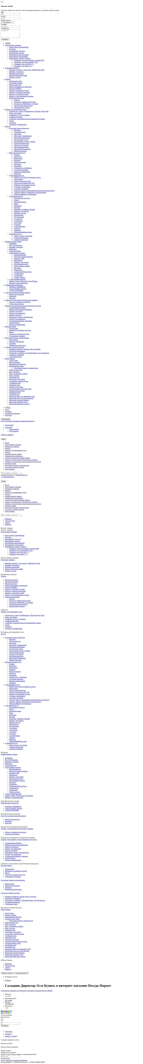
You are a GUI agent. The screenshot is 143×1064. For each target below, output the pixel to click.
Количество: (5, 1017)
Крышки (12, 670)
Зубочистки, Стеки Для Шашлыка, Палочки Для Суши (28, 111)
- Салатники (17, 219)
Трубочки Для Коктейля (17, 124)
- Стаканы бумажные (20, 238)
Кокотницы (13, 668)
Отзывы (8, 1034)
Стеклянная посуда (16, 196)
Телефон (4, 24)
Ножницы (12, 249)
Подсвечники (14, 726)
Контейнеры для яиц (16, 53)
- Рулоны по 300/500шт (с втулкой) (25, 104)
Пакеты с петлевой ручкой (18, 94)
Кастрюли (12, 666)
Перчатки (12, 296)
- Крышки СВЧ (18, 258)
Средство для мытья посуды (19, 334)
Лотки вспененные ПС (17, 690)
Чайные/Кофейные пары (18, 741)
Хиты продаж (10, 521)
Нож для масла (14, 372)
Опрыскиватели (15, 251)
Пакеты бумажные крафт (18, 75)
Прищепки (13, 784)
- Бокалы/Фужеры (19, 202)
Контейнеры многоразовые (19, 55)
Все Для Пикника (15, 245)
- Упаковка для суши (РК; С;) (23, 64)
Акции (7, 523)
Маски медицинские (16, 294)
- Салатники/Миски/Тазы (22, 272)
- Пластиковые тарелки (21, 266)
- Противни (17, 166)
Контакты (8, 415)
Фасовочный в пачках (17, 606)
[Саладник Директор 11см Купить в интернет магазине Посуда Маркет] (27, 991)
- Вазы (15, 204)
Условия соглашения (12, 413)
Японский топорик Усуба (18, 402)
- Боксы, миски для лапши (22, 236)
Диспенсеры (13, 328)
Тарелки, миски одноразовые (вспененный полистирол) (29, 700)
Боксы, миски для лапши (18, 745)
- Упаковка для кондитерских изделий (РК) (28, 60)
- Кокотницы (18, 158)
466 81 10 (20, 475)
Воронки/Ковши (15, 769)
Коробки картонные (16, 73)
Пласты (12, 599)
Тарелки (12, 737)
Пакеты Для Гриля (15, 311)
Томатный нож (14, 385)
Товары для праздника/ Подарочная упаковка (21, 300)
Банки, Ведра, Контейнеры (18, 47)
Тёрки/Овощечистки (16, 653)
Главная (8, 980)
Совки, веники (14, 792)
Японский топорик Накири (19, 400)
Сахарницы (13, 730)
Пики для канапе (15, 113)
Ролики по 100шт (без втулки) (20, 601)
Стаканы (12, 734)
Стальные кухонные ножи (18, 381)
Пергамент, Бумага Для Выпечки (21, 317)
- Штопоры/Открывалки (22, 149)
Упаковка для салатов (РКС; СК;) (21, 550)
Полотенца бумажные (17, 351)
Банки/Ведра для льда (17, 707)
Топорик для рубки (16, 387)
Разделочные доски (16, 649)
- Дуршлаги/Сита (19, 132)
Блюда (11, 709)
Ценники (12, 343)
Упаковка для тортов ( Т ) (18, 554)
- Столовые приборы (20, 170)
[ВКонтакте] (2, 1011)
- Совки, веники (19, 277)
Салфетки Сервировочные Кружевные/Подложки (27, 119)
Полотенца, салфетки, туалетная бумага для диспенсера (29, 353)
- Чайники (17, 174)
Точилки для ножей (16, 654)
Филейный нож (14, 392)
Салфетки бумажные (16, 355)
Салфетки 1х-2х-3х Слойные (19, 115)
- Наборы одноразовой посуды (24, 185)
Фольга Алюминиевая (17, 325)
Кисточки (12, 643)
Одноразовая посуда (16, 175)
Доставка (8, 411)
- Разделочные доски (20, 140)
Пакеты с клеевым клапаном (19, 92)
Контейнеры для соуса (17, 51)
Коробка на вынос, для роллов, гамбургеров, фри (26, 70)
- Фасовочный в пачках (21, 107)
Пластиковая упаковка (13, 45)
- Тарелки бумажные (20, 240)
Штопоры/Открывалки (17, 658)
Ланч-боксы (13, 688)
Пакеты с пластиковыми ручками (21, 96)
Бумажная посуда (15, 234)
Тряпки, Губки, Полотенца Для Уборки (23, 281)
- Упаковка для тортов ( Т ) (22, 66)
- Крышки (17, 160)
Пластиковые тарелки (17, 780)
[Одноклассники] (4, 1011)
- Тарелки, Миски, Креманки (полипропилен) (29, 192)
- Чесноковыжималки (21, 147)
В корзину (5, 1026)
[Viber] (6, 1011)
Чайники (12, 683)
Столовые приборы (16, 679)
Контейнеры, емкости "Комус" (20, 58)
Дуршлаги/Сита (15, 641)
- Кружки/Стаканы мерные (23, 257)
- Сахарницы (18, 221)
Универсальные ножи (17, 391)
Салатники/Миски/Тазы (17, 786)
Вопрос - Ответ (11, 1036)
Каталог (7, 530)
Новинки (8, 519)
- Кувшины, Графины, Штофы (24, 209)
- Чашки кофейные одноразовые (24, 194)
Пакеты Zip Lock (15, 85)
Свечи (11, 121)
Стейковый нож (15, 383)
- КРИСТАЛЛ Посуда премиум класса (27, 177)
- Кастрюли (17, 157)
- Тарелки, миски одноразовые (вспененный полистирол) (34, 190)
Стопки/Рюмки (14, 736)
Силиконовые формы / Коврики (20, 321)
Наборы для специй (16, 720)
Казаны (12, 664)
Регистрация (13, 431)
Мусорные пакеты (15, 83)
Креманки (12, 715)
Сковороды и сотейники (18, 677)
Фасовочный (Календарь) (18, 604)
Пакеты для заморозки (17, 313)
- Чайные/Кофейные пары (22, 232)
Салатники (13, 728)
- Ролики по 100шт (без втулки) (24, 102)
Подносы (12, 673)
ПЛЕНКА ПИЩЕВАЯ (17, 287)
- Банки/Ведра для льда (21, 198)
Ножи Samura (10, 358)
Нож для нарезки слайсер (18, 374)
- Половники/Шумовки (21, 138)
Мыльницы (13, 775)
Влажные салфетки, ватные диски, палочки (24, 349)
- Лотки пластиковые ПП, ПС (24, 183)
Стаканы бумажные (16, 747)
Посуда (7, 126)
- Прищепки (17, 270)
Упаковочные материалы (14, 285)
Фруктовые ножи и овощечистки (21, 921)
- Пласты (16, 100)
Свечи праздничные (16, 304)
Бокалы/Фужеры (15, 711)
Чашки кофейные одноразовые (20, 704)
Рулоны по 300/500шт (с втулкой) (21, 602)
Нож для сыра (14, 375)
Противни (13, 675)
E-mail (3, 16)
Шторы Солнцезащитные (18, 283)
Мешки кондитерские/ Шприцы (20, 309)
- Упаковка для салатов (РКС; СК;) (25, 62)
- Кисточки (17, 134)
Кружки (12, 717)
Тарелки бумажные (16, 749)
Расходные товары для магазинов (17, 338)
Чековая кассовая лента (17, 345)
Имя (2, 12)
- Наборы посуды (19, 213)
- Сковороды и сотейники (22, 168)
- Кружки (16, 207)
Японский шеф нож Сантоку (19, 404)
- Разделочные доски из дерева (24, 141)
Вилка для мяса (14, 362)
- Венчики (17, 130)
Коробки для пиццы (16, 72)
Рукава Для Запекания (17, 319)
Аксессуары (13, 360)
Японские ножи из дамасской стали (22, 396)
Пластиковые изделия (17, 253)
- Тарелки (16, 228)
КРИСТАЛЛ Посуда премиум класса (22, 687)
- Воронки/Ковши (19, 255)
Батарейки (13, 243)
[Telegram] (11, 1011)
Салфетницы (13, 788)
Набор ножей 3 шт (15, 370)
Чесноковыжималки (16, 656)
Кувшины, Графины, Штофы (19, 719)
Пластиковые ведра (16, 779)
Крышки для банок (16, 247)
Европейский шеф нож (17, 364)
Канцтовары (13, 340)
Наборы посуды (15, 722)
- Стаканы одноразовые (21, 187)
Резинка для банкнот (16, 342)
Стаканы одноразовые (17, 696)
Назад (8, 43)
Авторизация (14, 429)
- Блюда (16, 200)
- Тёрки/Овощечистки (21, 143)
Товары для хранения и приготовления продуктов (23, 306)
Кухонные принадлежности (19, 128)
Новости (8, 524)
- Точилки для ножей (20, 145)
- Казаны (16, 155)
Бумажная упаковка (12, 68)
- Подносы (17, 164)
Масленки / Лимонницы (18, 645)
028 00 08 (7, 477)
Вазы (11, 713)
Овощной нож (14, 377)
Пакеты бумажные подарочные (20, 87)
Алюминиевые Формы (17, 308)
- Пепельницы (18, 215)
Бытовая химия (10, 326)
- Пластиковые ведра (20, 264)
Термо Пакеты (14, 323)
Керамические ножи (16, 366)
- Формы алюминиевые (21, 172)
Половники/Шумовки (17, 647)
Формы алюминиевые (17, 681)
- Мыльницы (18, 260)
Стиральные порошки (17, 336)
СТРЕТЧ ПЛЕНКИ (16, 291)
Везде (7, 443)
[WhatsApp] (9, 1011)
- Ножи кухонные (19, 162)
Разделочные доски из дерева (19, 651)
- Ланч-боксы (18, 179)
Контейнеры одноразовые (18, 56)
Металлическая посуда (17, 153)
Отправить (5, 39)
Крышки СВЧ (14, 773)
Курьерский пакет (15, 81)
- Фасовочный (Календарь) (23, 106)
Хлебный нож (14, 394)
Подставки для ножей (17, 379)
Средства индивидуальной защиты (17, 292)
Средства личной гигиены (14, 347)
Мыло (11, 332)
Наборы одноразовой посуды (19, 694)
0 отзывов (8, 996)
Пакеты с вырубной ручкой (19, 90)
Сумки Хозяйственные (17, 279)
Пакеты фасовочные (16, 98)
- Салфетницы (18, 274)
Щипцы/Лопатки (15, 660)
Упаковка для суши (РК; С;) (19, 552)
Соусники (12, 732)
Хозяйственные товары (13, 241)
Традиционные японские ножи (20, 389)
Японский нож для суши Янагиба (21, 398)
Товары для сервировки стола (15, 109)
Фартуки (12, 298)
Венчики (12, 639)
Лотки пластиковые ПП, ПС (19, 692)
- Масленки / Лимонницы (22, 136)
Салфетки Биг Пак (16, 117)
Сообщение (5, 28)
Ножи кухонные (15, 671)
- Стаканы (17, 224)
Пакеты (7, 79)
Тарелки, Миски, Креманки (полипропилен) (25, 702)
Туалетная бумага (15, 357)
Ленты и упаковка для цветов (19, 302)
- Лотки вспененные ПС (22, 181)
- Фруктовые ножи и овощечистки (25, 368)
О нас (7, 410)
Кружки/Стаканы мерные (18, 771)
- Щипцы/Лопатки (20, 151)
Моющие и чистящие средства (20, 330)
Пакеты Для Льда (15, 315)
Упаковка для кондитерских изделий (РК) (24, 549)
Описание (8, 1031)
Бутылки (12, 49)
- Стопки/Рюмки (19, 226)
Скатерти (12, 123)
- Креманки (17, 206)
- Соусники (17, 223)
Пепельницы (13, 724)
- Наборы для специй (20, 211)
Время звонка (6, 20)
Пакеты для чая (14, 77)
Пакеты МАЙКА (15, 89)
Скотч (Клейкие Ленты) (17, 289)
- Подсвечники (18, 217)
